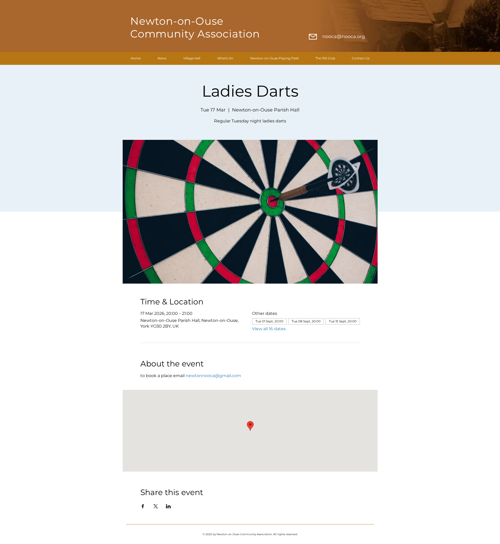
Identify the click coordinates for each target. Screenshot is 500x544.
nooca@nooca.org (343, 36)
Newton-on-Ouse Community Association (195, 27)
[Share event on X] (155, 506)
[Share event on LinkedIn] (168, 506)
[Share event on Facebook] (142, 506)
